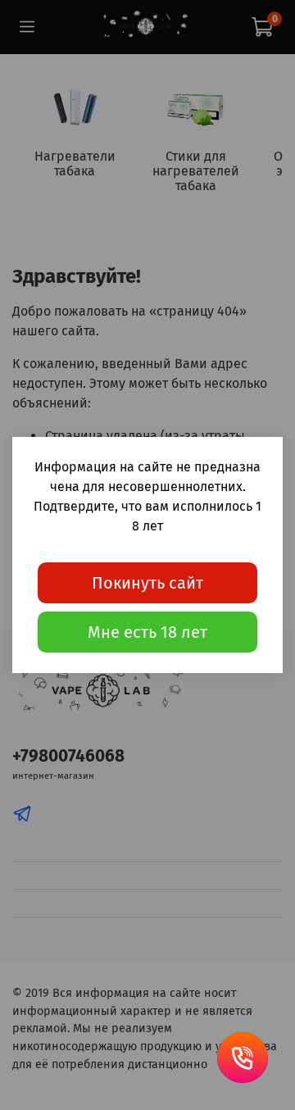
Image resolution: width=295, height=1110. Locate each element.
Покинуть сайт (147, 583)
